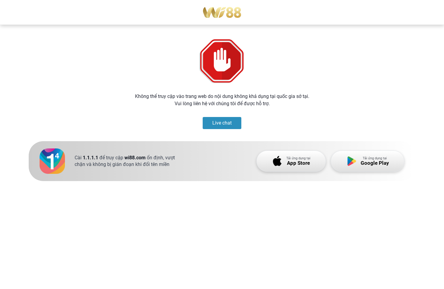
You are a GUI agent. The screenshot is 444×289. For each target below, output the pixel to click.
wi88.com (135, 158)
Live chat (222, 123)
